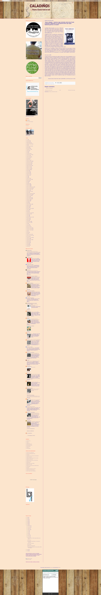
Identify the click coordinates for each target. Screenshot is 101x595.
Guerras (28, 192)
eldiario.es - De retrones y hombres (32, 276)
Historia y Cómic (29, 461)
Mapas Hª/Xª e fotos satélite (30, 463)
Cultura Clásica (29, 156)
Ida (31, 333)
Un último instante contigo (34, 291)
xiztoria (28, 381)
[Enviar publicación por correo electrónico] (55, 82)
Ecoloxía (28, 170)
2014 (27, 521)
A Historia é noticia (30, 388)
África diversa (29, 373)
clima (27, 152)
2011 (27, 524)
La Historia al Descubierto (31, 412)
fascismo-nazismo (29, 179)
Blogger (59, 567)
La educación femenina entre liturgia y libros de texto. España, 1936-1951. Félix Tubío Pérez (35, 414)
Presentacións (29, 221)
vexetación (28, 241)
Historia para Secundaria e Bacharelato (32, 460)
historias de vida (29, 195)
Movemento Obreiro (29, 208)
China (27, 151)
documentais (28, 169)
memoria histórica (29, 204)
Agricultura (28, 141)
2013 (27, 522)
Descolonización (29, 163)
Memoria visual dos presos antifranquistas (33, 465)
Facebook (27, 125)
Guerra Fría (28, 190)
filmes (27, 181)
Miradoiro (28, 206)
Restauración (28, 226)
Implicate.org (28, 462)
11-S (27, 139)
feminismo (28, 180)
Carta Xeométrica (29, 257)
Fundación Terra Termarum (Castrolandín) (33, 455)
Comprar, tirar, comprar (30, 543)
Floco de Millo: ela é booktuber (31, 347)
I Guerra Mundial (29, 197)
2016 (27, 518)
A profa (28, 360)
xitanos (28, 246)
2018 (27, 517)
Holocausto (28, 196)
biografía (28, 147)
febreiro (28, 535)
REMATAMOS (29, 298)
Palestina (28, 218)
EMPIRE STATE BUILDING (31, 545)
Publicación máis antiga (71, 90)
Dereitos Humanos (29, 161)
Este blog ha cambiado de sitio (31, 407)
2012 (27, 523)
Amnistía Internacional (57, 51)
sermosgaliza (28, 448)
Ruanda (28, 232)
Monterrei (28, 207)
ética (27, 176)
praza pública (28, 446)
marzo (28, 534)
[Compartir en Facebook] (60, 82)
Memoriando (29, 311)
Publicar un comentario (49, 88)
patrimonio (28, 219)
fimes (27, 182)
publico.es (28, 447)
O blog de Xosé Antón (30, 264)
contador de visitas (28, 559)
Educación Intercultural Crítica (31, 453)
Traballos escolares (29, 237)
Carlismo (28, 150)
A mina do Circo (33, 340)
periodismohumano (29, 445)
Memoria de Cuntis (29, 464)
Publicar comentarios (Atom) (53, 91)
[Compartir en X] (59, 82)
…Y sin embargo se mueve (31, 435)
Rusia (27, 233)
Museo (28, 210)
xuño (28, 530)
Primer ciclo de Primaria (30, 395)
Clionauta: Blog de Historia (31, 406)
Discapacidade (29, 164)
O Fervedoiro (28, 466)
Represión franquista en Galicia (31, 468)
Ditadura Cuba (29, 167)
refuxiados (28, 225)
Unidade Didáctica (29, 239)
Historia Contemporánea (30, 193)
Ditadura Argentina (29, 165)
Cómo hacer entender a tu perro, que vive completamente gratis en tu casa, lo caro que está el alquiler (33, 252)
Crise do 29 (28, 155)
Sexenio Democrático (30, 235)
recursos (28, 224)
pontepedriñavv (29, 366)
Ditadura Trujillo (29, 168)
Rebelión (28, 467)
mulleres (28, 209)
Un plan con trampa (33, 258)
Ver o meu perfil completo (29, 121)
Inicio (60, 90)
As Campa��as (29, 433)
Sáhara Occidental (29, 234)
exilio (27, 177)
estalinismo (28, 175)
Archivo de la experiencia (30, 452)
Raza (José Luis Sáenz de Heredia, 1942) (32, 270)
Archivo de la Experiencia (31, 428)
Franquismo (28, 184)
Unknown (28, 120)
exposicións (28, 178)
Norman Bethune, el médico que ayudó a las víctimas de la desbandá (35, 390)
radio (27, 223)
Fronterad (28, 454)
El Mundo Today (29, 250)
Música (28, 211)
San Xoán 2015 (33, 367)
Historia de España (29, 194)
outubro (28, 528)
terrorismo (28, 236)
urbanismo (28, 240)
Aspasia (28, 318)
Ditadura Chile (29, 166)
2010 (27, 549)
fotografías (28, 183)
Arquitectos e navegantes (30, 265)
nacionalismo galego (30, 212)
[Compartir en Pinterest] (61, 82)
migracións (28, 205)
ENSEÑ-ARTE (29, 420)
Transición (28, 238)
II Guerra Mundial (29, 198)
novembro (29, 527)
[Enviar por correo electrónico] (57, 82)
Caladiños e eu (29, 149)
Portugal (28, 220)
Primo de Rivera (29, 222)
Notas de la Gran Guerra (30, 352)
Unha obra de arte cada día (30, 469)
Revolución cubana (29, 227)
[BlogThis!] (58, 82)
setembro (28, 529)
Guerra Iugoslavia (29, 191)
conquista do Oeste (29, 154)
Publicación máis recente (48, 90)
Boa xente (28, 148)
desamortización (29, 162)
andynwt (51, 567)
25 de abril (28, 140)
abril (28, 533)
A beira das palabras (30, 283)
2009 (27, 550)
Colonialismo (28, 153)
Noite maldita (29, 544)
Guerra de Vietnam (29, 189)
